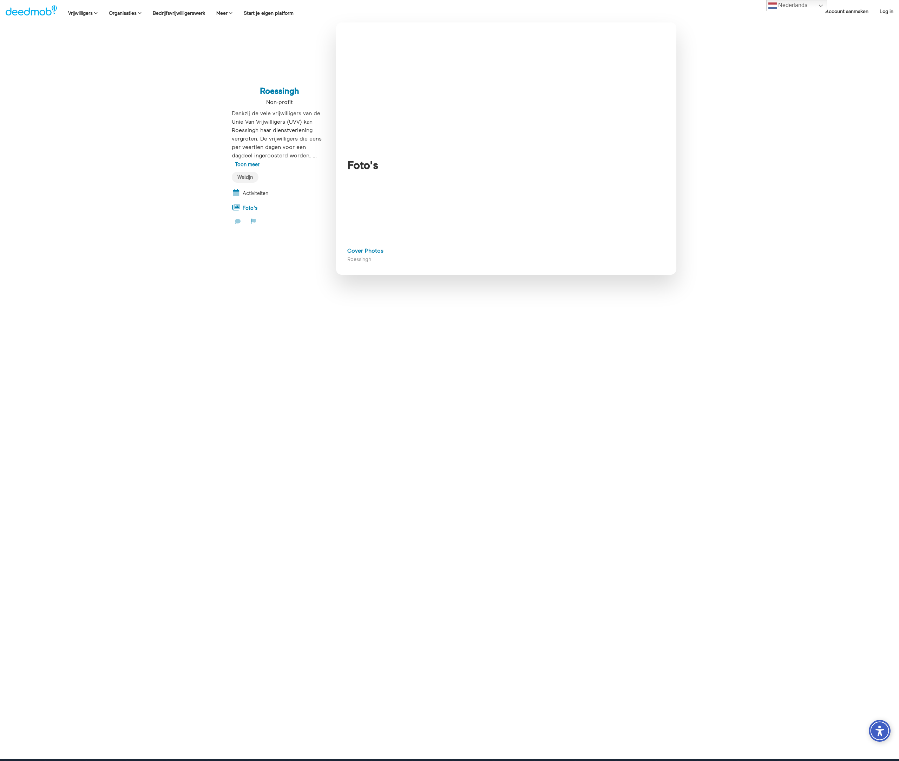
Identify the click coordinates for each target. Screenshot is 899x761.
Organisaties (123, 13)
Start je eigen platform (269, 13)
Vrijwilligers (80, 13)
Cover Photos (365, 250)
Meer (222, 13)
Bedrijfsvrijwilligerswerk (179, 13)
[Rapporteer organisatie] (253, 221)
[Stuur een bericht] (238, 221)
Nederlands (792, 5)
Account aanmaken (846, 11)
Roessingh (279, 90)
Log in (886, 11)
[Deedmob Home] (31, 11)
